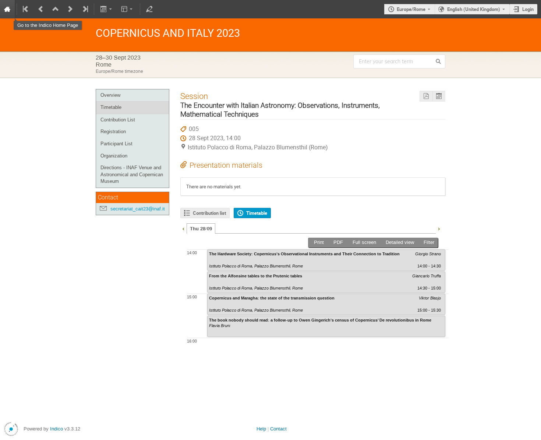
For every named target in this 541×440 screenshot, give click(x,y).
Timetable (110, 107)
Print (319, 242)
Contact (278, 429)
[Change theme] (127, 9)
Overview (110, 95)
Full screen (364, 242)
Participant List (116, 143)
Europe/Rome (411, 9)
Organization (113, 156)
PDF (338, 242)
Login (528, 9)
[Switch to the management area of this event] (149, 9)
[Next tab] (439, 228)
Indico (56, 429)
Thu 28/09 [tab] (201, 229)
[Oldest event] (26, 9)
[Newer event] (70, 9)
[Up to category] (55, 9)
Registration (113, 131)
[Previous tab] (183, 228)
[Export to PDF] (426, 96)
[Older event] (40, 9)
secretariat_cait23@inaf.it (137, 209)
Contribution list (209, 213)
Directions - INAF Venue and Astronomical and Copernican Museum (131, 174)
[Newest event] (84, 9)
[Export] (106, 9)
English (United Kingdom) (473, 9)
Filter (429, 242)
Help (261, 429)
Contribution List (117, 120)
